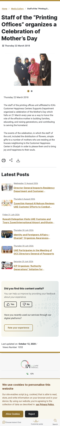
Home (4, 9)
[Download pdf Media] (18, 160)
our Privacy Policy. (45, 404)
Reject (31, 414)
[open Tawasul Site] (30, 364)
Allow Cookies (13, 414)
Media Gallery (17, 9)
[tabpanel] (30, 69)
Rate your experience (18, 327)
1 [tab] (28, 91)
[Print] (3, 160)
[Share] (11, 160)
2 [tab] (32, 91)
